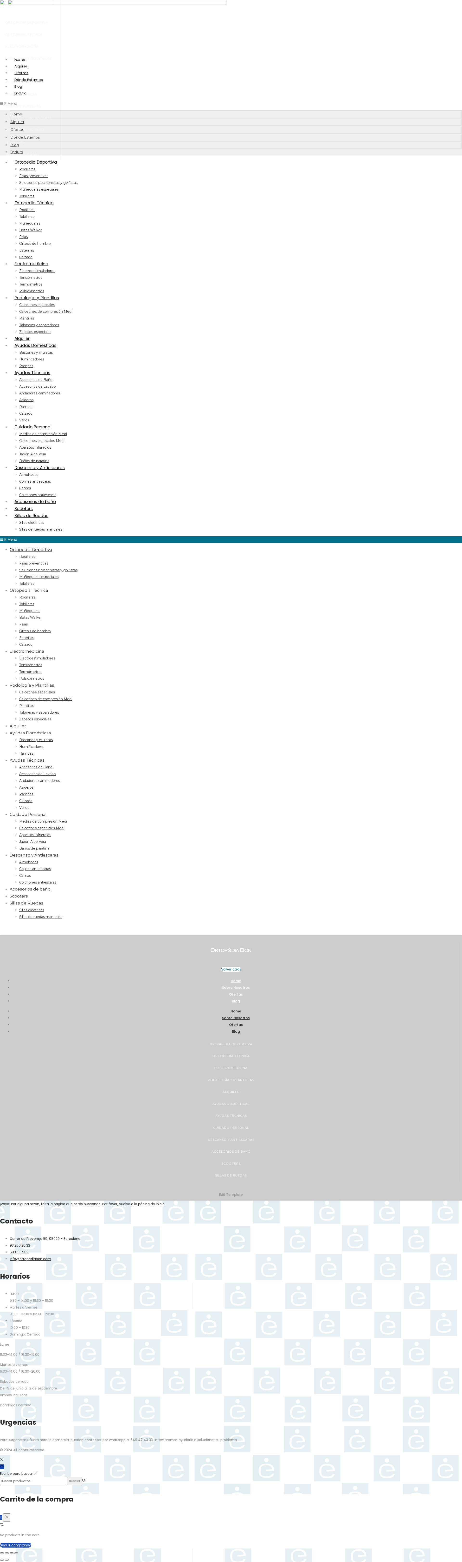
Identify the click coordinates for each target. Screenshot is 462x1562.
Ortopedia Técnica (24, 34)
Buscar (74, 1481)
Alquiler (13, 70)
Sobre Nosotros (236, 987)
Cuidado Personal (23, 106)
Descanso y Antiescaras (28, 118)
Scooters (14, 142)
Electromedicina (21, 46)
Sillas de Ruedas (21, 154)
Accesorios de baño (25, 130)
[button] (231, 103)
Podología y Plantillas (28, 58)
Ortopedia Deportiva (26, 22)
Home (236, 980)
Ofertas (236, 994)
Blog (236, 1001)
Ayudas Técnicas (21, 94)
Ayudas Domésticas (23, 82)
